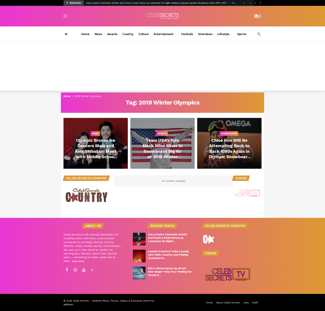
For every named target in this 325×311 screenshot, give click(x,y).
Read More (78, 261)
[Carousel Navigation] (246, 3)
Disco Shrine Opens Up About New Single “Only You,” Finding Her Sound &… (170, 272)
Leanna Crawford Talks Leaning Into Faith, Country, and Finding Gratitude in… (168, 255)
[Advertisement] (162, 67)
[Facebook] (66, 269)
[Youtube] (83, 269)
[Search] (259, 34)
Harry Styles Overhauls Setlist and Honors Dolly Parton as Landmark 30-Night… (167, 238)
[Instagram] (255, 3)
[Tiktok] (260, 3)
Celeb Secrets (81, 300)
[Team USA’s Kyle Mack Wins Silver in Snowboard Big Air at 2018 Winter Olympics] (162, 143)
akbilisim (68, 304)
